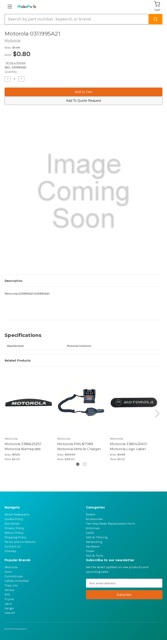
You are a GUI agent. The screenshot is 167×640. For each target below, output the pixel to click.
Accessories (94, 519)
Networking (94, 542)
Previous (5, 413)
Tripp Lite (11, 585)
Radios (90, 514)
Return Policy (14, 533)
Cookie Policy (14, 519)
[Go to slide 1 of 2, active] (77, 464)
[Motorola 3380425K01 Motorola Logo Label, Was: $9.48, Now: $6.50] (133, 402)
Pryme (9, 599)
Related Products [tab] (18, 360)
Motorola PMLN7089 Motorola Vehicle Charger (79, 446)
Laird (8, 604)
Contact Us (13, 546)
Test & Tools (94, 555)
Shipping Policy (15, 537)
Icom (8, 572)
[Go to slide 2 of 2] (84, 464)
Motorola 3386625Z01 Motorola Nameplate (23, 446)
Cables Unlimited (16, 581)
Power (90, 551)
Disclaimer (12, 523)
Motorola (11, 567)
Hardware (92, 546)
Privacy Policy (14, 528)
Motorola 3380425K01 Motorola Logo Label (128, 446)
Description (13, 281)
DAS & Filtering (96, 537)
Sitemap (10, 551)
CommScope (14, 576)
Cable (90, 533)
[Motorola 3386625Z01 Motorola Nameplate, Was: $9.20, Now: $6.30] (28, 402)
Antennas (93, 528)
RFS (7, 594)
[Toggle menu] (11, 6)
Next (157, 413)
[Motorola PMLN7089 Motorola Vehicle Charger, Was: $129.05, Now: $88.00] (81, 402)
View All (10, 613)
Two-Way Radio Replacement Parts (110, 523)
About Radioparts (17, 514)
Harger (9, 608)
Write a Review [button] (16, 63)
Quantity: (11, 71)
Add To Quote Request (83, 101)
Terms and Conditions (20, 542)
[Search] (155, 19)
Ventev (9, 590)
